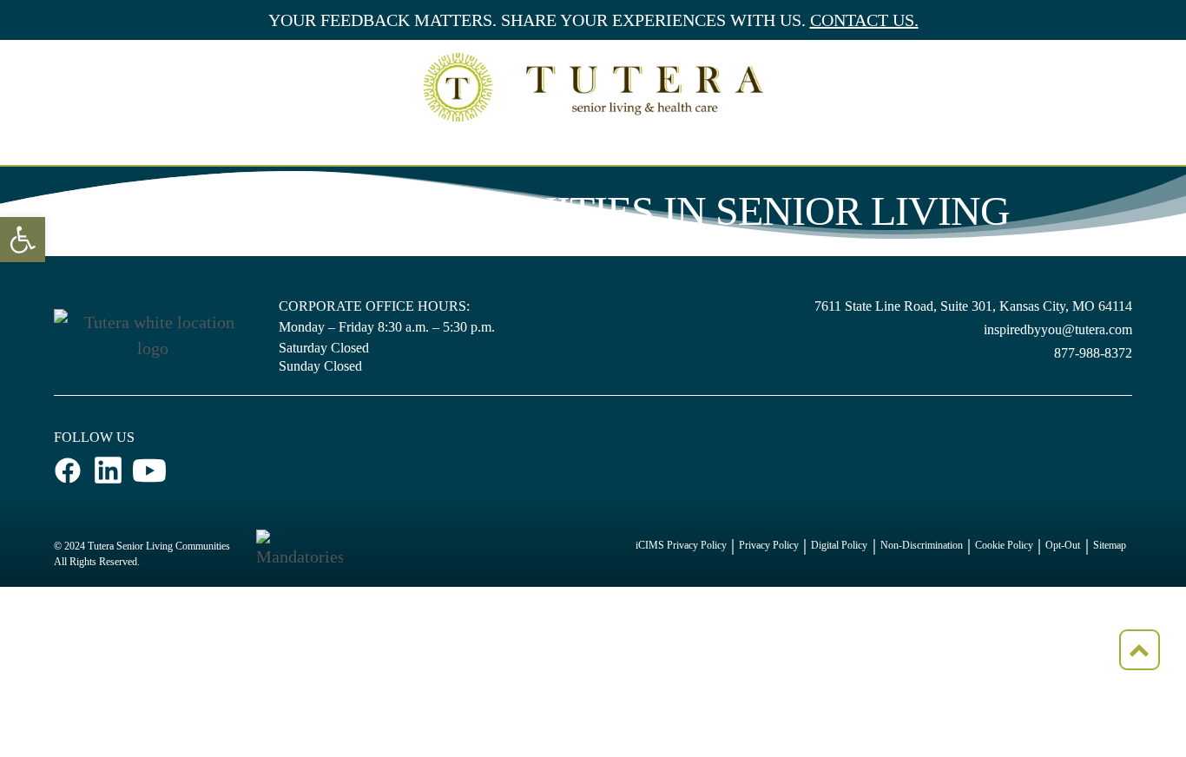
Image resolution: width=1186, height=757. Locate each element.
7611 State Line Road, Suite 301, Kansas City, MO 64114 (973, 306)
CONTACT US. (864, 20)
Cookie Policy (1004, 545)
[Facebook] (69, 470)
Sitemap (1109, 545)
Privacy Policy (769, 545)
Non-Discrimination (921, 545)
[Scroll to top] (1139, 649)
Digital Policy (839, 545)
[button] (22, 239)
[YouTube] (149, 470)
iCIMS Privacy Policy (681, 545)
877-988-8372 (1093, 353)
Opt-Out (1062, 545)
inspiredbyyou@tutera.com (1058, 329)
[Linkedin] (108, 470)
